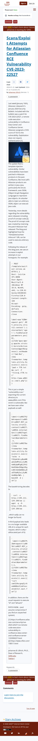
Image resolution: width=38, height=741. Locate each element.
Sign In (23, 3)
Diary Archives (13, 719)
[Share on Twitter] (27, 82)
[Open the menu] (34, 9)
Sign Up (32, 3)
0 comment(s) (13, 97)
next (15, 22)
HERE (10, 27)
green (15, 10)
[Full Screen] (14, 82)
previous (8, 22)
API (22, 727)
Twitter (11, 658)
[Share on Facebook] (21, 82)
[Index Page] (7, 3)
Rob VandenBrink (24, 15)
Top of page (30, 708)
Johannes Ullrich (14, 92)
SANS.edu (12, 656)
